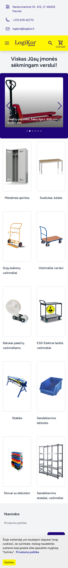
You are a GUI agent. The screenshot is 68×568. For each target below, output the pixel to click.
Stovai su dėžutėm (17, 493)
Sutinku (9, 562)
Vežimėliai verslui (51, 268)
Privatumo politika (15, 523)
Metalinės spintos (17, 198)
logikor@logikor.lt (23, 28)
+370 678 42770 (23, 20)
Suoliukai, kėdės (51, 198)
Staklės (17, 418)
